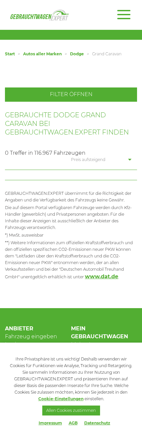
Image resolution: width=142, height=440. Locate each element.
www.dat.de (101, 276)
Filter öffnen (71, 94)
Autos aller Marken (42, 53)
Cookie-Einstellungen (61, 398)
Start (10, 53)
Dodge (77, 53)
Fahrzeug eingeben (31, 336)
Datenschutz (97, 422)
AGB (73, 422)
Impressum (50, 422)
